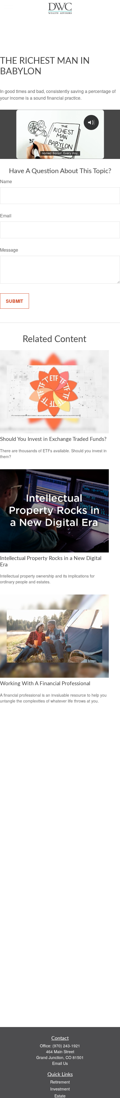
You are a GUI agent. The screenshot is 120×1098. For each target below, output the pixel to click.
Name (6, 181)
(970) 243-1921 (66, 1045)
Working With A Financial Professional (45, 683)
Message (9, 250)
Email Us (60, 1063)
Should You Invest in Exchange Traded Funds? (53, 439)
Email (5, 215)
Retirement (60, 1082)
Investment (60, 1089)
